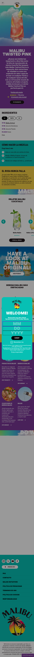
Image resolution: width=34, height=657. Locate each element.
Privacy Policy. (28, 347)
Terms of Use (22, 347)
